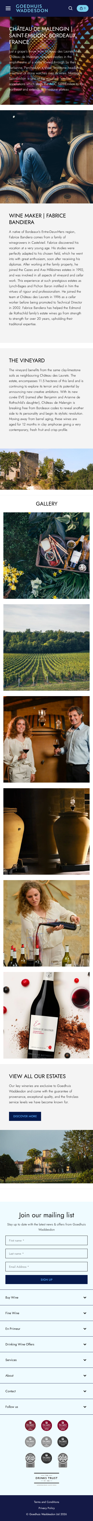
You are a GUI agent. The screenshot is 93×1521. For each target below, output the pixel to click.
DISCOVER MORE (25, 1116)
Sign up (47, 1279)
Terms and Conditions (46, 1502)
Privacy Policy (47, 1508)
